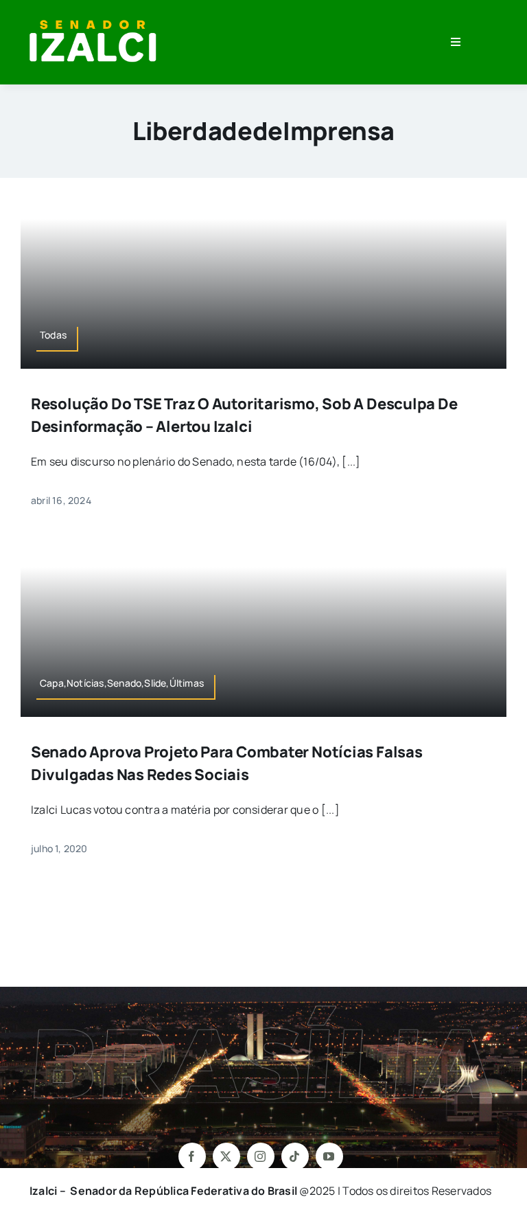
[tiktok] (295, 1156)
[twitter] (226, 1156)
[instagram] (260, 1156)
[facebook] (192, 1156)
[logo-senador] (93, 19)
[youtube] (329, 1156)
